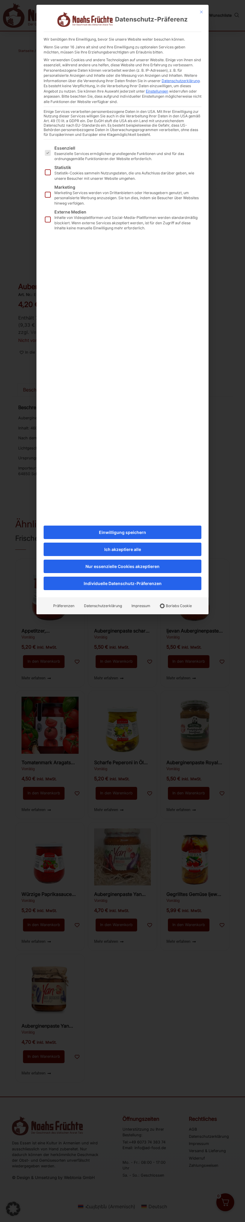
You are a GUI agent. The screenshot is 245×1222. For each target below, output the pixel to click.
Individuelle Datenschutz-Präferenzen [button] (123, 583)
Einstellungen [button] (157, 91)
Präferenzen (63, 606)
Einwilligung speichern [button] (122, 532)
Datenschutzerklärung (181, 81)
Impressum (140, 606)
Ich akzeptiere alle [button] (122, 549)
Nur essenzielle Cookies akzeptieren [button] (122, 566)
